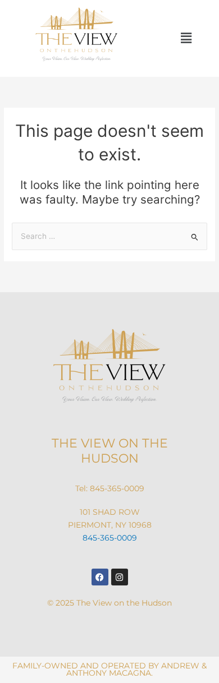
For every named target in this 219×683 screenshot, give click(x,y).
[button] (186, 38)
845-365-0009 (117, 488)
